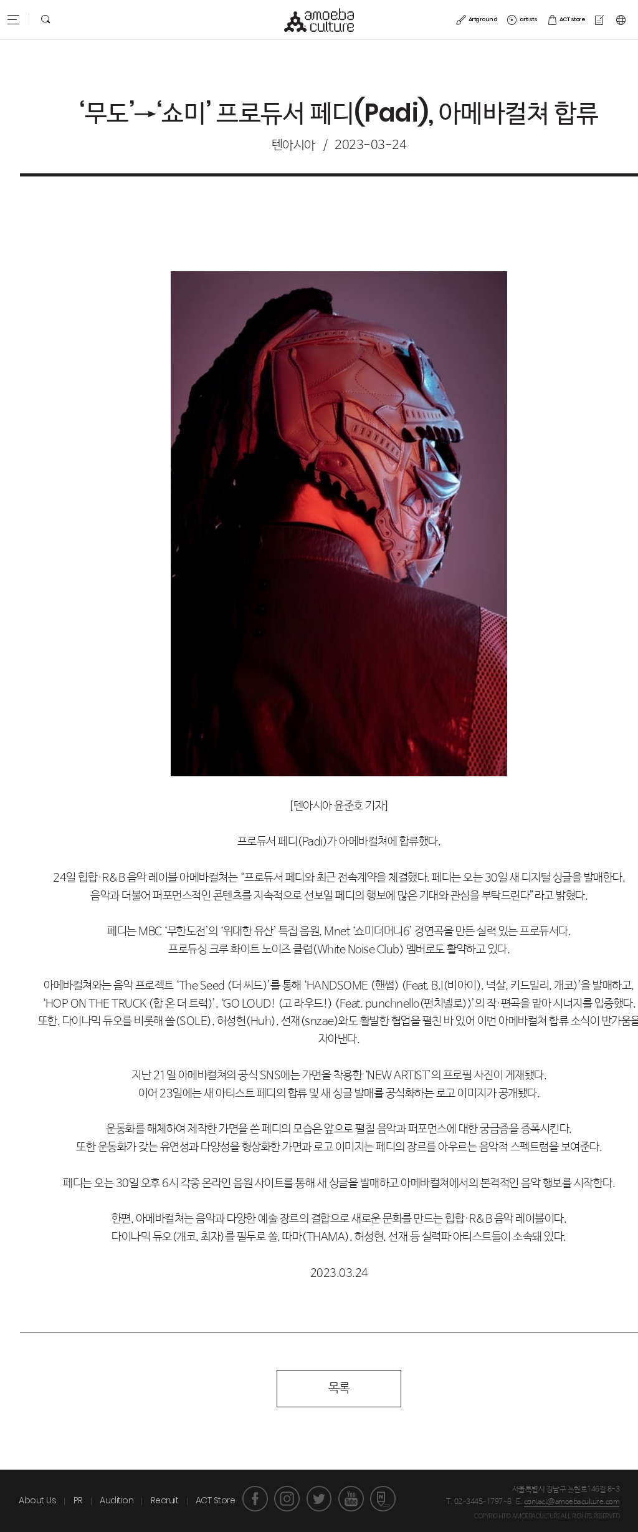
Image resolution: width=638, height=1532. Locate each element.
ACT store (571, 20)
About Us (37, 1500)
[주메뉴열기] (13, 19)
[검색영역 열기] (45, 19)
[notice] (600, 19)
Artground (483, 20)
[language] (622, 19)
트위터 (319, 1498)
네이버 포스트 (383, 1498)
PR (78, 1500)
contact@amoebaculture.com (572, 1502)
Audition (116, 1500)
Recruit (165, 1500)
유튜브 (351, 1498)
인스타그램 (287, 1498)
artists (528, 20)
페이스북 (255, 1498)
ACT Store (216, 1500)
